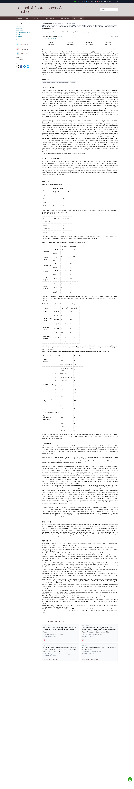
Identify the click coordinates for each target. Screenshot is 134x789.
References (19, 40)
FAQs (116, 1)
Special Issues (65, 18)
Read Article (55, 640)
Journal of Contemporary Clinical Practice (43, 9)
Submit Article (78, 18)
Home (20, 18)
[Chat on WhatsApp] (130, 779)
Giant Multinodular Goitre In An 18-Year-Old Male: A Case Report (99, 648)
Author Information (50, 18)
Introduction (19, 30)
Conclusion (19, 38)
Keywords (19, 28)
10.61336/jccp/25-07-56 (51, 39)
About (27, 18)
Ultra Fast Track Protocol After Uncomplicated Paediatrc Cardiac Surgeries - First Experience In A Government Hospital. (60, 649)
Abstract (18, 27)
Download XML (24, 53)
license (60, 36)
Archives (36, 18)
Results (18, 34)
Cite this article (24, 45)
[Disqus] (80, 684)
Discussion (19, 36)
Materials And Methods (23, 32)
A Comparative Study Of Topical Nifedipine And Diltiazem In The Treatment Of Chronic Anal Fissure (60, 630)
